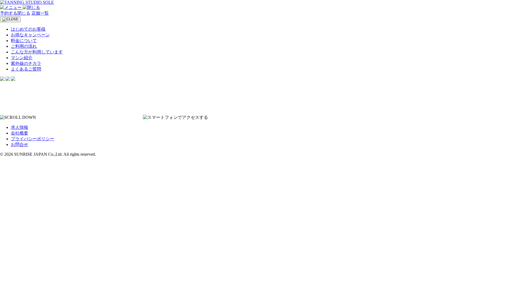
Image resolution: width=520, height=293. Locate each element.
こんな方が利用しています (37, 52)
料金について (24, 40)
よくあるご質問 (26, 69)
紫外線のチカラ (26, 63)
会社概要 (19, 133)
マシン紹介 (21, 57)
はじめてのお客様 (28, 29)
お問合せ (19, 144)
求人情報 (19, 127)
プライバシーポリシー (32, 138)
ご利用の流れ (24, 46)
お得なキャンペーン (30, 35)
